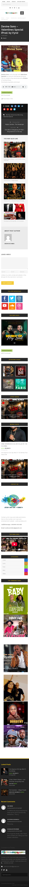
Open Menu (22, 13)
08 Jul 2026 (12, 785)
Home (2, 18)
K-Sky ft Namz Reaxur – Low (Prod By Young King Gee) (14, 159)
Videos (4, 573)
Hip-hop (11, 783)
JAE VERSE (10, 806)
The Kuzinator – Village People (11, 180)
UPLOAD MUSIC (21, 1)
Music (7, 18)
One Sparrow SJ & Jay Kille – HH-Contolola (14, 221)
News (4, 570)
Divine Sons (14, 114)
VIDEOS (14, 1)
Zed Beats (7, 448)
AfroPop (8, 114)
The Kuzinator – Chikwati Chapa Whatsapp (14, 200)
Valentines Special (8, 116)
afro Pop (11, 792)
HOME (3, 1)
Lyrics (4, 563)
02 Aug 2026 (4, 450)
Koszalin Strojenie (13, 829)
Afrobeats (18, 792)
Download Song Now (7, 92)
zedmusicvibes (9, 243)
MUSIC (8, 1)
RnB (18, 114)
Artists (4, 560)
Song (21, 114)
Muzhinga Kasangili (13, 819)
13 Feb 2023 (4, 35)
